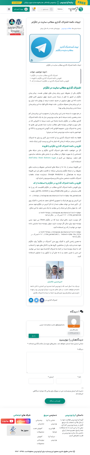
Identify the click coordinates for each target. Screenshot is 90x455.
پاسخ (34, 336)
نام (79, 377)
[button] (42, 300)
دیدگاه (80, 349)
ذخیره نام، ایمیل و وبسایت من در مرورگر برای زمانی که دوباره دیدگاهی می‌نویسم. (58, 392)
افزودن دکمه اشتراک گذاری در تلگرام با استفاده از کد (50, 81)
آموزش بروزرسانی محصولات (40, 440)
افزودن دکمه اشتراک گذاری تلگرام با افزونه (46, 78)
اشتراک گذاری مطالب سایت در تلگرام (45, 75)
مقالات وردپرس (66, 28)
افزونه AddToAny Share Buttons (42, 157)
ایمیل (51, 377)
